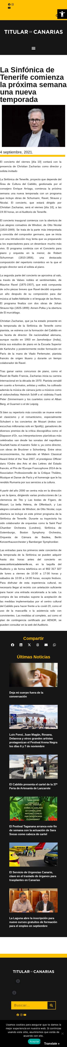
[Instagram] (12, 4)
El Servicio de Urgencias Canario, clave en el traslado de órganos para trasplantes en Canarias (32, 876)
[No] (62, 1033)
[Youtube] (9, 7)
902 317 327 (53, 568)
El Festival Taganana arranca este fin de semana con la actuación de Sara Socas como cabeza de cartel (33, 830)
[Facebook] (9, 4)
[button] (62, 14)
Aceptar (34, 1041)
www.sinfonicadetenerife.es (16, 564)
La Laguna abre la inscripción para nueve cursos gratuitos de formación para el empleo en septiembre (33, 922)
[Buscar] (51, 1005)
